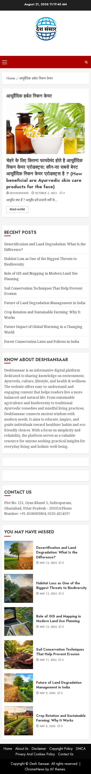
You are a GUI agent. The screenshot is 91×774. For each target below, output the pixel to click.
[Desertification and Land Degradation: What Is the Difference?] (18, 555)
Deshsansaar (19, 193)
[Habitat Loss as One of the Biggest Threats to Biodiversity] (18, 588)
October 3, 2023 (46, 193)
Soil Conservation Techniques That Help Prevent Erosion (60, 652)
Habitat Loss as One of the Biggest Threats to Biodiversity (61, 585)
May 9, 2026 (48, 693)
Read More (17, 209)
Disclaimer (39, 748)
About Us (21, 748)
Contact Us (65, 754)
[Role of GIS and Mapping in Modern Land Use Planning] (18, 621)
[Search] (86, 62)
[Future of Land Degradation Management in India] (18, 687)
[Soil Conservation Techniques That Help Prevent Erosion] (18, 654)
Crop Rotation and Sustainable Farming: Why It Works (61, 718)
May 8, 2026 (48, 726)
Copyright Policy (61, 748)
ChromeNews (34, 769)
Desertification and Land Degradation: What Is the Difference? (56, 552)
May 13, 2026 (48, 594)
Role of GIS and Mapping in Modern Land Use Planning (58, 618)
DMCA (81, 748)
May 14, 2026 (48, 563)
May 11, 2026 (48, 660)
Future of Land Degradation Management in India (44, 303)
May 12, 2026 (48, 627)
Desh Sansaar (45, 45)
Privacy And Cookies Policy (35, 754)
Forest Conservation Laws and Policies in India (41, 341)
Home (7, 748)
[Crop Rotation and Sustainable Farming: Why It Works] (18, 720)
